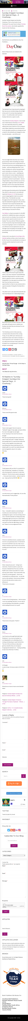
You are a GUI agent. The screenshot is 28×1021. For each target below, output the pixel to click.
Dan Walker (5, 213)
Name (4, 742)
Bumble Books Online (9, 1008)
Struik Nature (6, 1003)
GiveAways (10, 354)
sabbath (22, 356)
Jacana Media (6, 1010)
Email (4, 750)
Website (4, 757)
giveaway (12, 356)
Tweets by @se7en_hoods (8, 814)
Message (5, 881)
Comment (5, 722)
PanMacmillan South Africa (11, 1005)
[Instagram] (19, 830)
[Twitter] (8, 830)
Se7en (18, 1017)
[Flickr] (16, 830)
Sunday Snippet (18, 354)
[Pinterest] (14, 830)
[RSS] (11, 830)
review (18, 356)
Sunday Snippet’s (14, 120)
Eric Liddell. (21, 122)
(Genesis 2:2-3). (11, 194)
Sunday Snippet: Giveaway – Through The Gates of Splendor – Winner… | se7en (13, 701)
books (8, 356)
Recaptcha (5, 900)
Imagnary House (7, 1006)
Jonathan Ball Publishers (10, 999)
